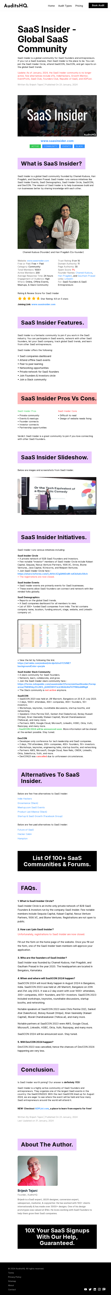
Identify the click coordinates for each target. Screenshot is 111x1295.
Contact (12, 1289)
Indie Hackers (25, 798)
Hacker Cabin (25, 834)
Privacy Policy (14, 1277)
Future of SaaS (26, 829)
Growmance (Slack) (28, 803)
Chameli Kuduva (84, 272)
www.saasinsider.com (57, 141)
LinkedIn (68, 278)
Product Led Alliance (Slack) (32, 811)
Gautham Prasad (86, 275)
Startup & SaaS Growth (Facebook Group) (40, 816)
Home (51, 5)
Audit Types (65, 5)
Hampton (22, 838)
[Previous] (20, 496)
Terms (11, 1273)
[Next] (90, 496)
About (11, 1285)
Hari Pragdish (65, 275)
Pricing (79, 5)
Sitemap (12, 1281)
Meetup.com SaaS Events (31, 807)
